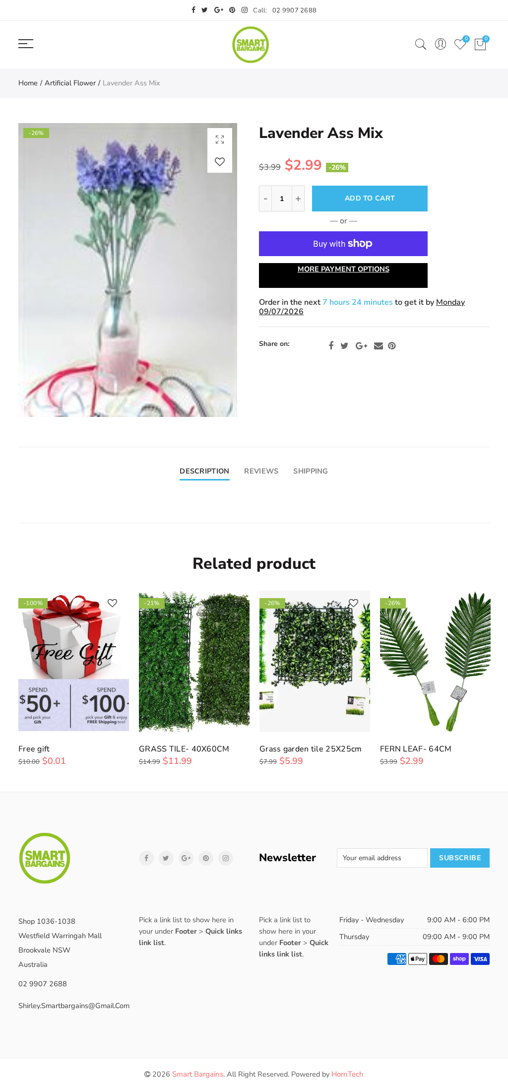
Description (204, 471)
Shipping (310, 471)
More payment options (343, 269)
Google (361, 345)
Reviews (261, 471)
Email (378, 345)
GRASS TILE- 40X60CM (184, 749)
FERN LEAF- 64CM (416, 749)
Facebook (330, 345)
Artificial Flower (70, 83)
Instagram (225, 858)
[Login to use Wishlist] (219, 161)
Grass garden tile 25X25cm (310, 749)
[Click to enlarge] (219, 139)
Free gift (34, 749)
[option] (127, 270)
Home (28, 83)
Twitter (344, 345)
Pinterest (391, 345)
